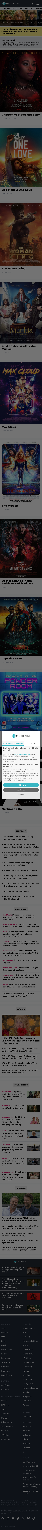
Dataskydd (21, 794)
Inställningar (21, 790)
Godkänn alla (21, 785)
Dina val (32, 743)
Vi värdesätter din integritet (13, 743)
